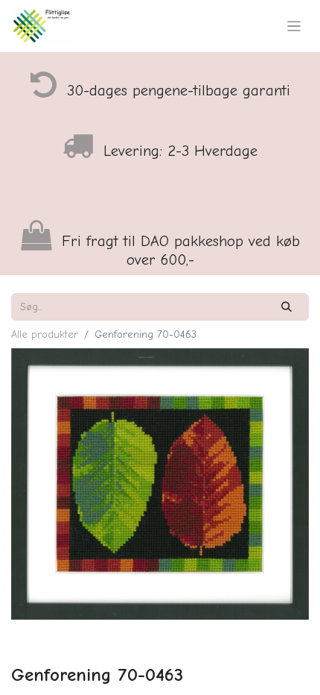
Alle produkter (44, 334)
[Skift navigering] (294, 26)
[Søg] (287, 307)
